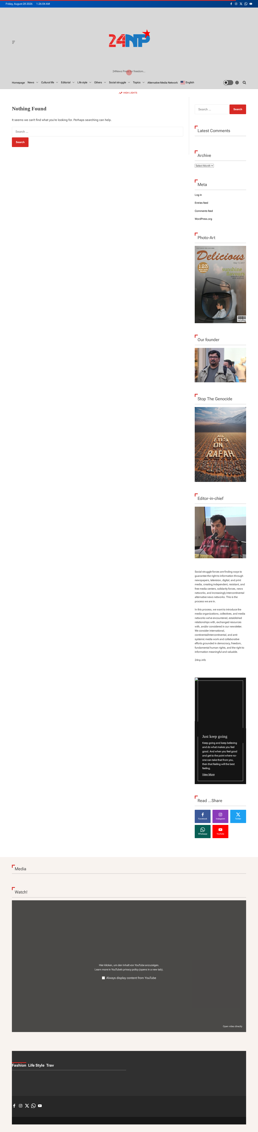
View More (208, 774)
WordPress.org (203, 218)
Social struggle (117, 82)
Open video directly (232, 1026)
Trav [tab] (50, 1065)
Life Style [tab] (36, 1065)
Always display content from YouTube (131, 978)
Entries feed (201, 202)
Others (98, 82)
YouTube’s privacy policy (137, 969)
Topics (137, 82)
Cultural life (47, 82)
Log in (198, 194)
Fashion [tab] (19, 1065)
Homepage (18, 82)
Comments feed (204, 210)
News (31, 82)
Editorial (65, 82)
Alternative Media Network (163, 82)
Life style (82, 82)
